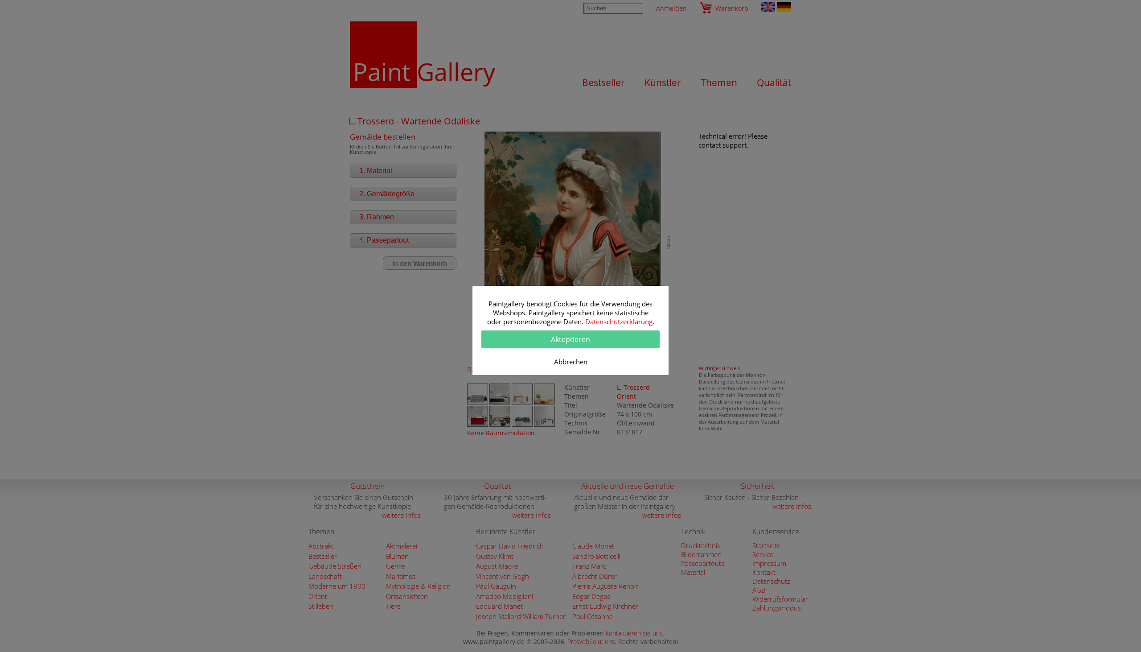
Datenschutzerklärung (619, 321)
